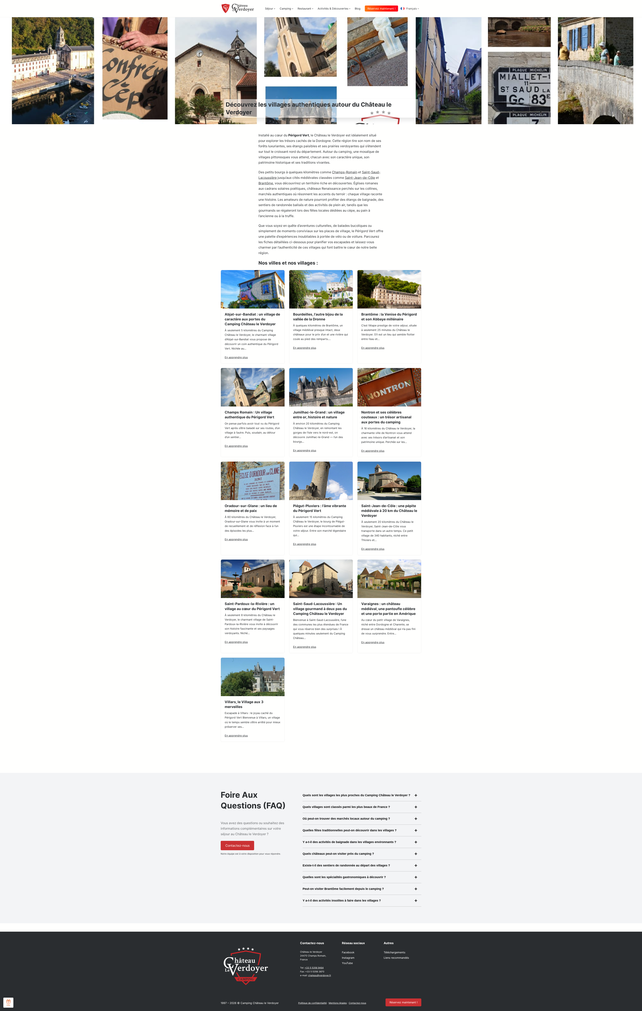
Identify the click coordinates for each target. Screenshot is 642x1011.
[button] (411, 8)
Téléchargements (394, 952)
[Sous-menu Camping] (292, 8)
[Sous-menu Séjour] (274, 8)
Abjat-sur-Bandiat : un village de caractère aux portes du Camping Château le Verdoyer (252, 319)
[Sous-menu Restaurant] (312, 8)
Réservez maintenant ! (381, 8)
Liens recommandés (396, 957)
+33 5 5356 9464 (314, 967)
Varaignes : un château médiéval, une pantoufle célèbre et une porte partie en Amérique (388, 609)
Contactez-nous (357, 1003)
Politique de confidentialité (312, 1003)
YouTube (347, 963)
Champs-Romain (344, 172)
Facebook (348, 952)
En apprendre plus (236, 357)
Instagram (348, 957)
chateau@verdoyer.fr (319, 975)
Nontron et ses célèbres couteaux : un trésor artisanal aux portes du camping (386, 417)
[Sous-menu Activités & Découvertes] (350, 8)
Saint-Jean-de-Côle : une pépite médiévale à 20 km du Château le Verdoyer (389, 511)
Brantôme (265, 183)
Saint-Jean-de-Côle (360, 178)
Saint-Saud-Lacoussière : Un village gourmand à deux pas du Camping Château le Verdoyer (320, 609)
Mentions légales (338, 1003)
